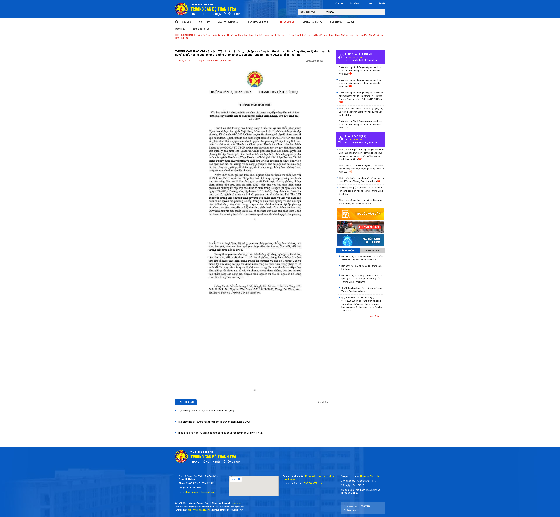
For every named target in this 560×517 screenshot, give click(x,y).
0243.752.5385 (355, 57)
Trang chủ (180, 28)
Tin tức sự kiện (223, 60)
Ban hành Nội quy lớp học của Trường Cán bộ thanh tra (361, 267)
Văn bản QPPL (373, 250)
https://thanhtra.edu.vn (198, 510)
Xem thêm (323, 402)
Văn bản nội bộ (348, 250)
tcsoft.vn (236, 503)
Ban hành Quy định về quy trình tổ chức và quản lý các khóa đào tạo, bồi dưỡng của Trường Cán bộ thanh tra (361, 278)
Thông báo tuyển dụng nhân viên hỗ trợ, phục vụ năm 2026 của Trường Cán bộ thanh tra (362, 180)
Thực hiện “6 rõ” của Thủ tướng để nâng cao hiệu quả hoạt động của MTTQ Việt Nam (220, 432)
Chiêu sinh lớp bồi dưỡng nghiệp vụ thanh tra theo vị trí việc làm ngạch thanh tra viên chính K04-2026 (360, 83)
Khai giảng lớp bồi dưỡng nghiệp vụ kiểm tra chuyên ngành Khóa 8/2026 (214, 421)
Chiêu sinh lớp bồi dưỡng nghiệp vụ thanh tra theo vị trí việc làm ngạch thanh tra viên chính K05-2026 (360, 70)
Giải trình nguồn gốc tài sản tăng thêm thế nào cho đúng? (206, 410)
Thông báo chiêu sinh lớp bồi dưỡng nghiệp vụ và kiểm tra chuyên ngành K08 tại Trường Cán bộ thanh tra (361, 111)
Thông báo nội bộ (200, 28)
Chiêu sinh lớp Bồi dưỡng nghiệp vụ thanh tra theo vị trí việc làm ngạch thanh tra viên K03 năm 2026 (360, 124)
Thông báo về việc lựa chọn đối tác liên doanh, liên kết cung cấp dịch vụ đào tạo (361, 202)
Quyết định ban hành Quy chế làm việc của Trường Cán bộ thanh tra (361, 290)
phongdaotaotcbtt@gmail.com (364, 60)
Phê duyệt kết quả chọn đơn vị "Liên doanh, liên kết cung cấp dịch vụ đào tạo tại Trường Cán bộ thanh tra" (362, 190)
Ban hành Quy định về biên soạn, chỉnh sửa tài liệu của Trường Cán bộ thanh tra (362, 258)
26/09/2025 (183, 60)
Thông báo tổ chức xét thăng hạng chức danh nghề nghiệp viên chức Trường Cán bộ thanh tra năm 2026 (361, 168)
